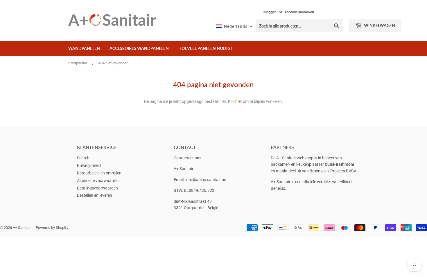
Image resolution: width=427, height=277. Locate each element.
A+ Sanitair (22, 227)
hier (238, 101)
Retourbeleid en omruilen (99, 173)
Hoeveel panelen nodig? (205, 48)
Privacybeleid (89, 165)
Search (83, 158)
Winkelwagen (379, 25)
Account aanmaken (299, 12)
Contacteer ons (187, 158)
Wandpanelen (84, 48)
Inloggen (270, 12)
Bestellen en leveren (94, 195)
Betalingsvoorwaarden (97, 188)
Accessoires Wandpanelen (139, 48)
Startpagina (77, 63)
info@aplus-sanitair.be (205, 179)
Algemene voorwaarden (98, 180)
